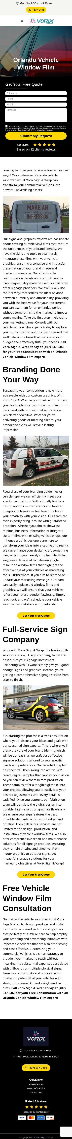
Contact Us (36, 1092)
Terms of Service (36, 1088)
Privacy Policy (36, 1084)
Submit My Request (36, 136)
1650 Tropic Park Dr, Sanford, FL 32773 (37, 1056)
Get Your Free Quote (36, 615)
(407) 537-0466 (36, 9)
